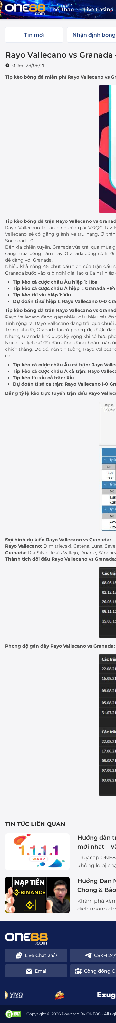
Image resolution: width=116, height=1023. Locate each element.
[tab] (34, 35)
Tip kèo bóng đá (24, 77)
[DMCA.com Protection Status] (13, 1014)
